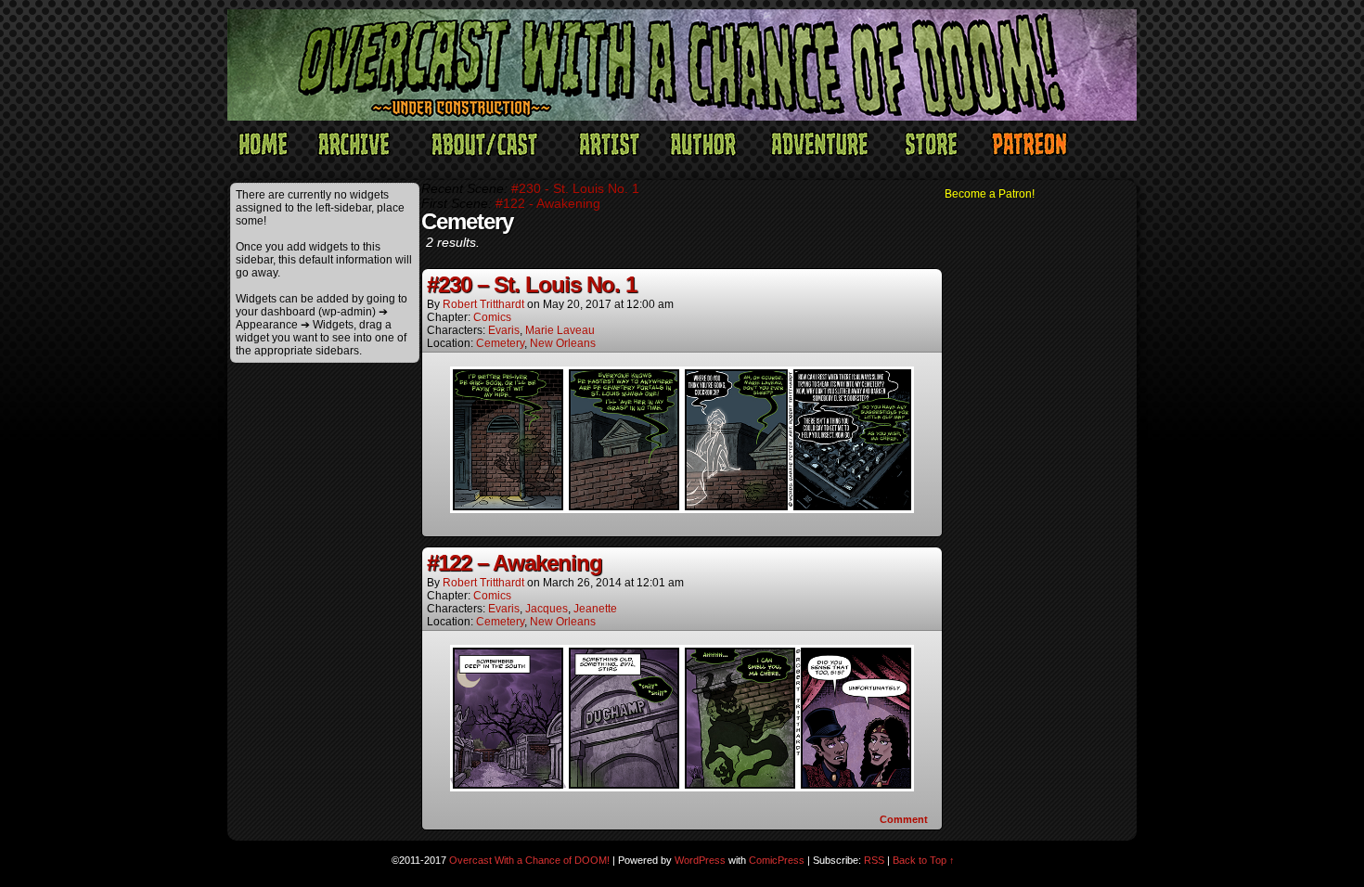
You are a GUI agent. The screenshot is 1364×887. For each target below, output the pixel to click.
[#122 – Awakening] (682, 786)
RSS (874, 860)
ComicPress (776, 860)
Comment (905, 819)
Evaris (504, 330)
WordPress (700, 860)
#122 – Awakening (514, 562)
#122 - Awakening (547, 203)
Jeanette (595, 608)
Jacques (546, 608)
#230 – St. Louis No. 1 (532, 284)
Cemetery (500, 343)
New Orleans (563, 343)
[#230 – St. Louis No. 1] (682, 508)
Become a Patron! (990, 193)
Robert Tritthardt (483, 304)
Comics (492, 317)
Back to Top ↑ (924, 860)
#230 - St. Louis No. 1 (575, 188)
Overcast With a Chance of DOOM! (529, 860)
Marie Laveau (560, 330)
